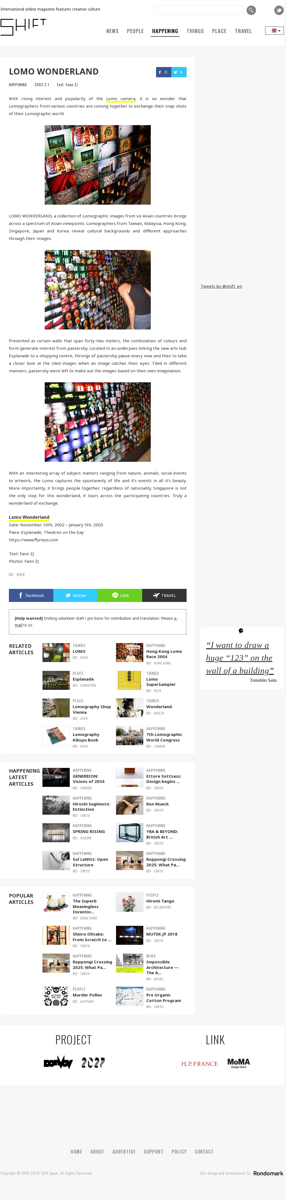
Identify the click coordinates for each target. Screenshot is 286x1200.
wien (20, 574)
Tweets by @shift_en (221, 286)
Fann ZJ (72, 84)
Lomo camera (120, 98)
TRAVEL (243, 30)
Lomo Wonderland (29, 517)
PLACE (219, 30)
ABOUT (97, 1151)
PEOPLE (135, 30)
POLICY (179, 1151)
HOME (76, 1151)
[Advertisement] (242, 242)
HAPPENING (165, 30)
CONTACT (204, 1151)
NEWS (112, 30)
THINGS (195, 30)
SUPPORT (154, 1151)
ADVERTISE (124, 1151)
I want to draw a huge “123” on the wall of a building (239, 657)
